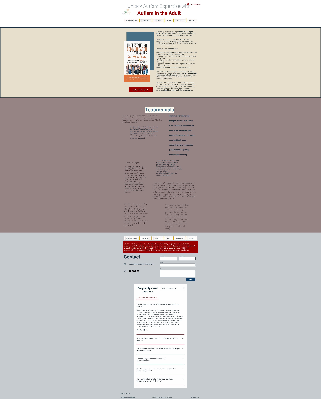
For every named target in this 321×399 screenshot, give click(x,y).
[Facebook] (130, 271)
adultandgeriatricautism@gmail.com (141, 264)
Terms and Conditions (128, 397)
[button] (138, 330)
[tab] (147, 297)
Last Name (181, 256)
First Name (163, 256)
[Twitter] (133, 271)
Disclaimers (195, 397)
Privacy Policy (125, 393)
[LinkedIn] (135, 271)
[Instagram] (138, 271)
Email (161, 262)
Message (162, 268)
